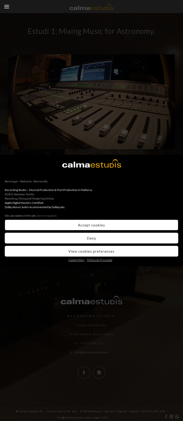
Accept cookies (91, 225)
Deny (91, 238)
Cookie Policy (76, 260)
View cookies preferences (91, 251)
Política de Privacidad (99, 260)
